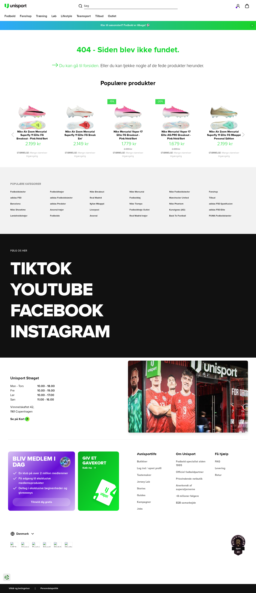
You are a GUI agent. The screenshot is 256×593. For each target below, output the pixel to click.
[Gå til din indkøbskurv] (247, 5)
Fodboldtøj (135, 198)
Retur (218, 475)
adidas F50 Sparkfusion (221, 204)
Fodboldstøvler (18, 192)
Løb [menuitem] (54, 16)
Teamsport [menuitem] (84, 16)
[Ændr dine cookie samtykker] (6, 577)
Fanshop (213, 192)
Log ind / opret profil (149, 468)
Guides (141, 495)
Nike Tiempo (135, 204)
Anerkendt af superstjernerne (185, 487)
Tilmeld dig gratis (41, 502)
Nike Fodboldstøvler (179, 192)
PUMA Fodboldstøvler (220, 216)
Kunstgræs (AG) (177, 210)
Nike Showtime (18, 210)
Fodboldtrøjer (57, 192)
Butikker (142, 461)
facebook (56, 311)
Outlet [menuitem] (112, 16)
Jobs (140, 509)
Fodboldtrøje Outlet (139, 210)
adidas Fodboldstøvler (61, 198)
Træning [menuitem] (41, 16)
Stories (141, 488)
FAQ (217, 461)
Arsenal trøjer (57, 210)
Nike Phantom (176, 204)
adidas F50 (15, 198)
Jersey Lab (143, 482)
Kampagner (144, 502)
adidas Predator (58, 204)
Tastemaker (144, 475)
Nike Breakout (97, 192)
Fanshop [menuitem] (25, 16)
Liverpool (94, 210)
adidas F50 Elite (217, 210)
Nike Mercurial (136, 192)
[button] (12, 134)
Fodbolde (55, 216)
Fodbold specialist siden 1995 (190, 463)
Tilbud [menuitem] (99, 16)
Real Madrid (96, 198)
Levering (220, 468)
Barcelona (15, 204)
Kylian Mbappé (97, 204)
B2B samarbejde (186, 503)
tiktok (40, 269)
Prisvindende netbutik (189, 479)
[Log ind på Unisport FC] (238, 5)
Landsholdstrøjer (18, 216)
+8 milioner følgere (187, 496)
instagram (60, 332)
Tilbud (212, 198)
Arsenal (93, 216)
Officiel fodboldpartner (190, 472)
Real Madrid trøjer (138, 216)
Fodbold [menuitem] (9, 16)
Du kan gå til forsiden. (79, 66)
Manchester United (179, 198)
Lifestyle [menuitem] (66, 16)
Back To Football (177, 216)
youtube (51, 290)
